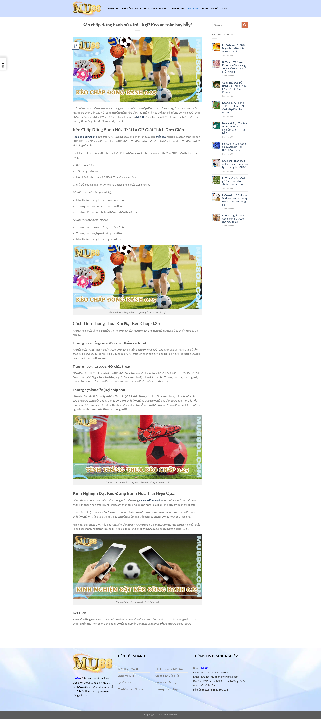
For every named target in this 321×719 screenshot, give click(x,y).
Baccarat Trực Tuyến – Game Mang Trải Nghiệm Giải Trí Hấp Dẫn (235, 128)
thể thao (160, 136)
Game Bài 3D (177, 8)
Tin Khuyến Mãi (209, 8)
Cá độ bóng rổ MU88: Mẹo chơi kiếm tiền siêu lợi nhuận (234, 48)
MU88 (140, 116)
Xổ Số (224, 8)
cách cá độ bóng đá (150, 500)
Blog (143, 8)
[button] (3, 64)
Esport (163, 8)
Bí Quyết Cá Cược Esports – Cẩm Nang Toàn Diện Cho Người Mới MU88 (234, 66)
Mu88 (76, 678)
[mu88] (87, 8)
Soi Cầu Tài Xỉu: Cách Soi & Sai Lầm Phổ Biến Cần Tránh (234, 146)
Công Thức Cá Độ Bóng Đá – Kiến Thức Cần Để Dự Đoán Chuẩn (234, 87)
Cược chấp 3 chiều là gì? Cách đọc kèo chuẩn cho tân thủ (234, 181)
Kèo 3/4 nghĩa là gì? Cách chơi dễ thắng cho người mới (233, 218)
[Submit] (245, 25)
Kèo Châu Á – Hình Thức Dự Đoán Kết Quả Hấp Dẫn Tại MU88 (233, 107)
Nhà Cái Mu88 (130, 8)
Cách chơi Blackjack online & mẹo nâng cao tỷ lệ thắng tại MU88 (235, 164)
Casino (152, 8)
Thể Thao (192, 8)
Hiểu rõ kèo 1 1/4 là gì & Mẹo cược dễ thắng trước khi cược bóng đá (234, 199)
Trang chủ (112, 8)
